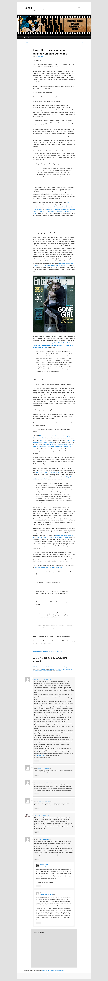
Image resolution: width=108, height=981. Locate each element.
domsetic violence (58, 669)
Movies (43, 669)
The (68, 202)
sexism (40, 670)
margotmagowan (47, 670)
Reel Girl (27, 7)
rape (38, 670)
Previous (25, 42)
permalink (59, 670)
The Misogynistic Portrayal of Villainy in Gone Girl (47, 652)
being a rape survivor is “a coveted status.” (47, 472)
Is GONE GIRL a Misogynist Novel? (50, 659)
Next (83, 42)
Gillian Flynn (65, 669)
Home (24, 37)
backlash (52, 669)
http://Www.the (40, 755)
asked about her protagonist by (54, 343)
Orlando (36, 815)
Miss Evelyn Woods (44, 864)
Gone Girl (70, 669)
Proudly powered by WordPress (54, 976)
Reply (36, 760)
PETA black (36, 679)
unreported (71, 205)
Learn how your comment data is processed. (53, 970)
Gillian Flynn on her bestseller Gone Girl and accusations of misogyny (50, 667)
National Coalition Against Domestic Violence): (48, 567)
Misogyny (35, 670)
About (29, 37)
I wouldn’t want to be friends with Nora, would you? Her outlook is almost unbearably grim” (53, 345)
